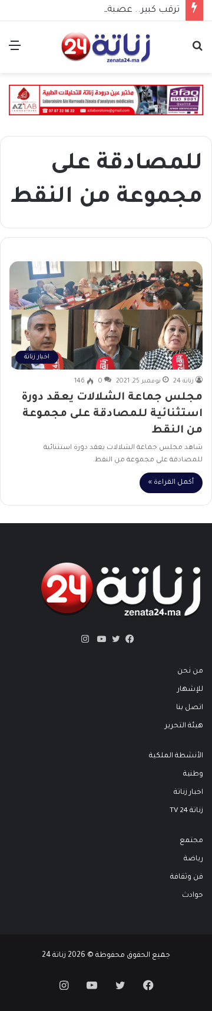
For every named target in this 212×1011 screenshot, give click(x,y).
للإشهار (190, 690)
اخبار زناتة (188, 793)
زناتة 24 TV (186, 811)
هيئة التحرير (184, 726)
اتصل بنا (189, 708)
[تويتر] (113, 639)
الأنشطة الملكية (176, 756)
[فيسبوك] (127, 639)
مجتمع (191, 841)
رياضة (193, 859)
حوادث (192, 896)
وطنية (193, 774)
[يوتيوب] (99, 639)
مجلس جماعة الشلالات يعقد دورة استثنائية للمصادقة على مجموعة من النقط (112, 414)
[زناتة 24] (106, 47)
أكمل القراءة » (171, 483)
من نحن (190, 671)
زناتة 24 (183, 381)
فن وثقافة (186, 877)
